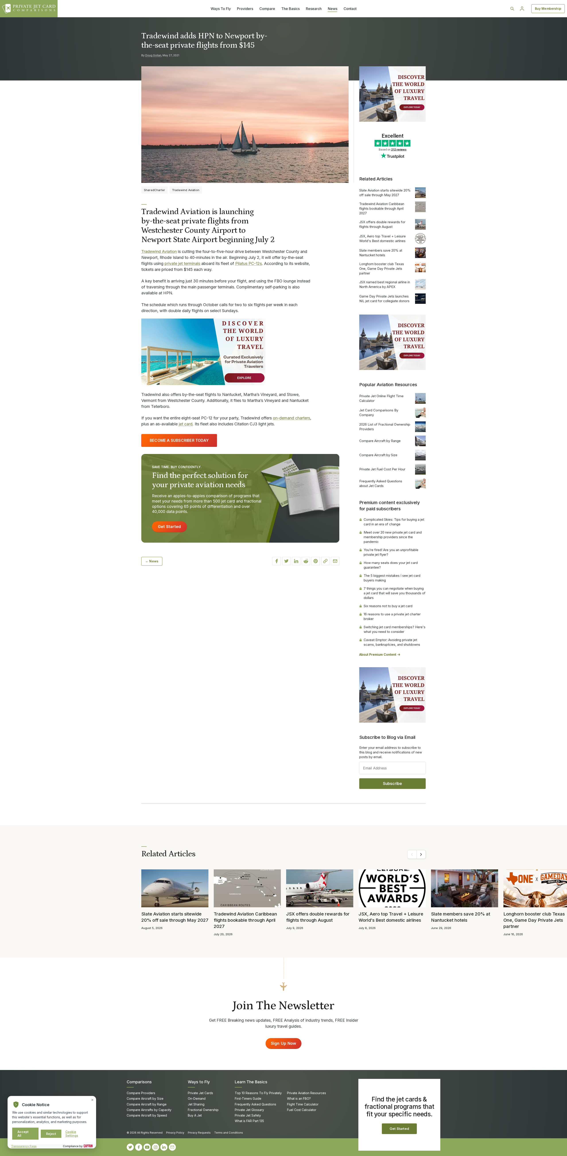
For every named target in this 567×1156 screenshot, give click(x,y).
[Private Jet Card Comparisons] (29, 8)
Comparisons (139, 1082)
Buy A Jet (195, 1115)
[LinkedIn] (163, 1147)
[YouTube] (147, 1147)
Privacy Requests (199, 1132)
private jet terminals (182, 263)
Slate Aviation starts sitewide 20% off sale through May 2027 (385, 192)
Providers (245, 8)
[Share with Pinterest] (315, 561)
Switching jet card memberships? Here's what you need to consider (394, 629)
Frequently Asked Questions (255, 1104)
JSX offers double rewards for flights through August (382, 224)
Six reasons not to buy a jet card (388, 606)
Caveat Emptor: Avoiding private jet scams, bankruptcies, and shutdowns (392, 642)
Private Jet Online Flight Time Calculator (381, 398)
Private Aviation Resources (306, 1093)
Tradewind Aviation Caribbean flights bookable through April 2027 (381, 208)
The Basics (290, 8)
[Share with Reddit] (306, 561)
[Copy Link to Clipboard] (325, 561)
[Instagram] (155, 1147)
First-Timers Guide (248, 1098)
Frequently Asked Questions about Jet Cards (380, 483)
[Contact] (172, 1147)
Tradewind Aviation (159, 251)
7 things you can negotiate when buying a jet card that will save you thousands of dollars (394, 593)
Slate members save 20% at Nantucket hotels (380, 252)
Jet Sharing (196, 1104)
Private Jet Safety (248, 1115)
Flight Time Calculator (302, 1104)
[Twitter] (130, 1147)
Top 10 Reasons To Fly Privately (258, 1093)
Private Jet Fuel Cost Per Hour (382, 469)
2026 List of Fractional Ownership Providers (384, 426)
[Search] (512, 8)
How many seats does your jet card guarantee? (391, 565)
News (332, 8)
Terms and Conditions (228, 1132)
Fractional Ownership (203, 1110)
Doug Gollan (153, 55)
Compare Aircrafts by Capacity (149, 1110)
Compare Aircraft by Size (378, 455)
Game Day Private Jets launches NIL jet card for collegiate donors (384, 298)
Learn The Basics (251, 1082)
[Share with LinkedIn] (296, 561)
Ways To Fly (221, 8)
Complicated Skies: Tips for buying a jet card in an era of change (394, 521)
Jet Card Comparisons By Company (378, 412)
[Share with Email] (335, 561)
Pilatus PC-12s (248, 263)
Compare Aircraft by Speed (147, 1115)
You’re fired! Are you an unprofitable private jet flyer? (391, 552)
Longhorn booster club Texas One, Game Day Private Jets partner (381, 268)
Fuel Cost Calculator (301, 1110)
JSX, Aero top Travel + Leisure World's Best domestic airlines (382, 238)
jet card (185, 424)
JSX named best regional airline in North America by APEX (384, 284)
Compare (267, 8)
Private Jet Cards (200, 1093)
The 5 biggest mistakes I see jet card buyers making (392, 577)
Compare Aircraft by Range (380, 441)
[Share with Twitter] (286, 561)
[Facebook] (138, 1147)
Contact (350, 8)
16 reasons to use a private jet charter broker (392, 616)
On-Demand (197, 1098)
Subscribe (392, 783)
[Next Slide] (421, 854)
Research (314, 8)
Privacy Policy (175, 1132)
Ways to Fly (199, 1082)
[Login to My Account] (522, 8)
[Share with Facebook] (276, 561)
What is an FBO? (299, 1098)
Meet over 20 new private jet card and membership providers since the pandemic (393, 537)
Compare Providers (141, 1093)
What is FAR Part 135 (249, 1121)
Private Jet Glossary (249, 1110)
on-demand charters (291, 418)
